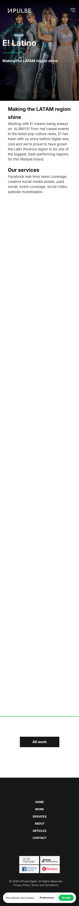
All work (39, 742)
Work (39, 809)
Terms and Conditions (44, 885)
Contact (39, 837)
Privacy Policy (21, 885)
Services (40, 816)
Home (39, 802)
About (40, 823)
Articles (39, 830)
